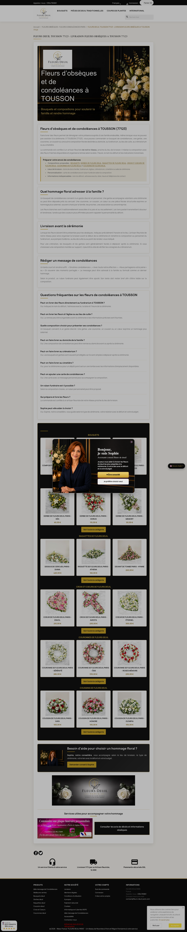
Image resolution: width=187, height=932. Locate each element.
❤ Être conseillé (113, 475)
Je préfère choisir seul (113, 481)
